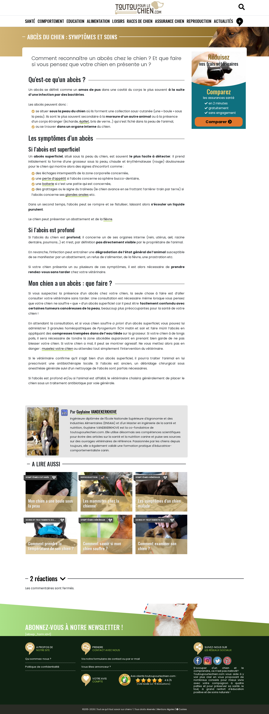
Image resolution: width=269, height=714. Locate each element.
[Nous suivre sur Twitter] (217, 661)
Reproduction (199, 21)
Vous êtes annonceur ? (96, 666)
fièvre (107, 219)
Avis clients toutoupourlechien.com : (154, 676)
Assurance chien (169, 21)
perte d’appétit (54, 178)
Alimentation (98, 21)
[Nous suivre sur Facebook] (198, 661)
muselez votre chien (57, 348)
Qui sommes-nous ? (38, 659)
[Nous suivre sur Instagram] (207, 661)
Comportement (51, 21)
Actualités (223, 21)
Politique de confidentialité (42, 666)
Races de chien (139, 21)
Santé (30, 21)
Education (75, 21)
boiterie (48, 184)
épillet (84, 121)
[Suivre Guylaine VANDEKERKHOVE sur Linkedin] (64, 412)
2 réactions (44, 579)
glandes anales (77, 194)
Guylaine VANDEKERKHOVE (96, 412)
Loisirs (118, 21)
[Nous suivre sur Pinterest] (227, 661)
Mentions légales (165, 709)
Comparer (216, 122)
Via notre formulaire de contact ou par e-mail (110, 659)
